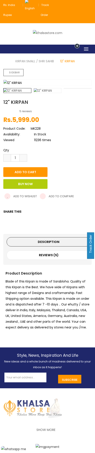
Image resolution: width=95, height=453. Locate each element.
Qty (6, 150)
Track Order (90, 244)
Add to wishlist (25, 196)
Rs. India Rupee (9, 10)
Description (48, 242)
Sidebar (14, 72)
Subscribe (70, 380)
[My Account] (89, 5)
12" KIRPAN (67, 61)
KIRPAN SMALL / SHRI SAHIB (34, 61)
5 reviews (25, 111)
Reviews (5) (49, 255)
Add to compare (61, 196)
